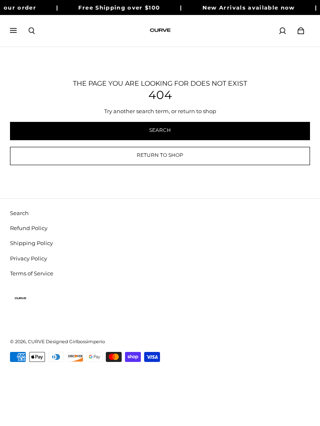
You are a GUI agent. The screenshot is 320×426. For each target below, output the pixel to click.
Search (19, 213)
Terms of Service (31, 273)
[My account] (282, 31)
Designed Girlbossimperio (75, 341)
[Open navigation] (19, 31)
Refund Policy (29, 228)
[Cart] (301, 31)
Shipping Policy (31, 243)
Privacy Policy (28, 258)
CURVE (36, 341)
